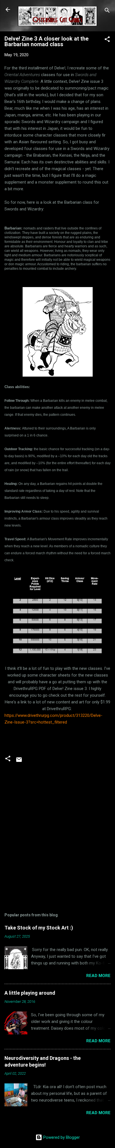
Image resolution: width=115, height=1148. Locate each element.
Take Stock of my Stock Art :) (38, 928)
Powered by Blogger (61, 1137)
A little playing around (29, 993)
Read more (98, 975)
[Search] (107, 11)
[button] (107, 40)
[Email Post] (19, 761)
